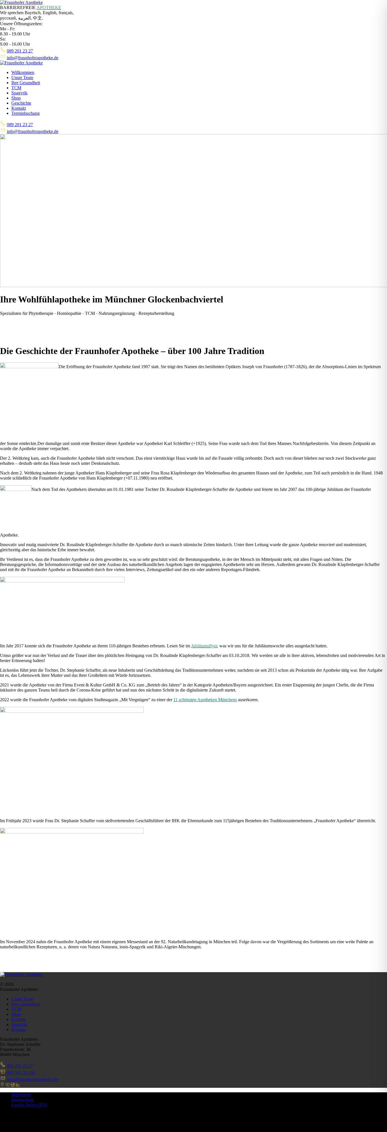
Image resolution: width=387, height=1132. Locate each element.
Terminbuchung (25, 113)
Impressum (21, 1094)
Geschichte (21, 103)
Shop (16, 98)
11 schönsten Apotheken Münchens (205, 699)
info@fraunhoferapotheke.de (32, 57)
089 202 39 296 (21, 1072)
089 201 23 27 (20, 50)
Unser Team (22, 77)
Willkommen (22, 72)
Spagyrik (19, 92)
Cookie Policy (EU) (29, 1105)
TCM (16, 87)
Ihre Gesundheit (25, 82)
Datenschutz (22, 1099)
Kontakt (18, 108)
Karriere (18, 1019)
